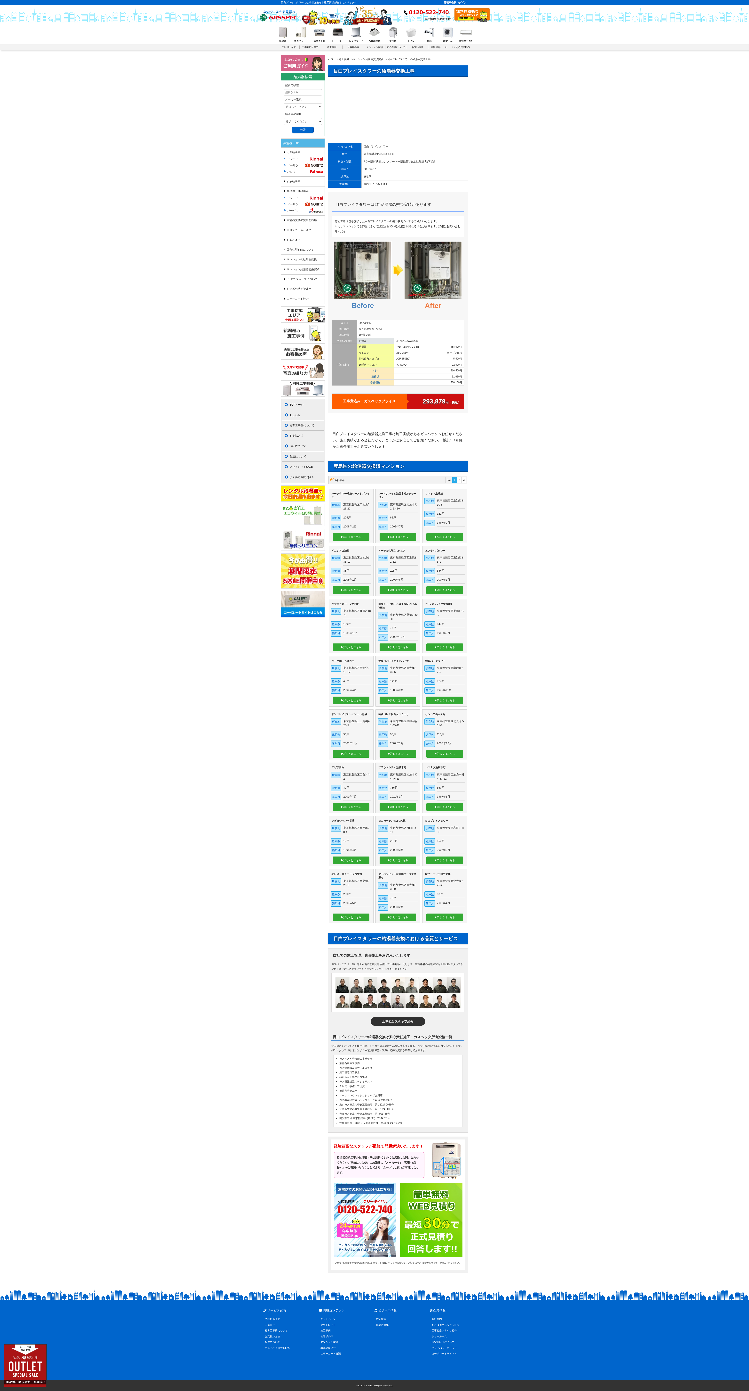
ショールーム (439, 1336)
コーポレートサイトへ (444, 1353)
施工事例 (344, 59)
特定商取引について (443, 1342)
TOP (332, 59)
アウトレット (328, 1324)
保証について (298, 446)
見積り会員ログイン (455, 2)
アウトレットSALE (301, 466)
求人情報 (381, 1319)
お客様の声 (326, 1336)
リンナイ (292, 159)
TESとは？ (293, 239)
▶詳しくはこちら (351, 536)
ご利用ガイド (272, 1319)
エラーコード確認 (330, 1353)
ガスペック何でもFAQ (277, 1347)
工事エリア (271, 1324)
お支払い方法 (272, 1336)
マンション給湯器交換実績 (368, 59)
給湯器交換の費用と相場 (302, 220)
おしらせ (295, 415)
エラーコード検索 (298, 298)
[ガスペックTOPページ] (278, 14)
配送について (298, 456)
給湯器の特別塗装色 (299, 288)
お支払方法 (296, 435)
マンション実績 (329, 1342)
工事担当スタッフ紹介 (398, 1021)
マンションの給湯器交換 (302, 259)
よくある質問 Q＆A (301, 477)
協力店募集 (382, 1324)
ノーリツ (292, 165)
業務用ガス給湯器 (298, 191)
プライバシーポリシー (444, 1347)
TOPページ (297, 404)
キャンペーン (328, 1319)
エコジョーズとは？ (299, 229)
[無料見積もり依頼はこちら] (472, 21)
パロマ (291, 171)
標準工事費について (302, 425)
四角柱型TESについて (300, 249)
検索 (303, 129)
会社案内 (437, 1319)
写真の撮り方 (328, 1347)
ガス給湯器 (293, 152)
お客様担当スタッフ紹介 (446, 1324)
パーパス (292, 210)
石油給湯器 (293, 181)
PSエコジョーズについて (302, 279)
